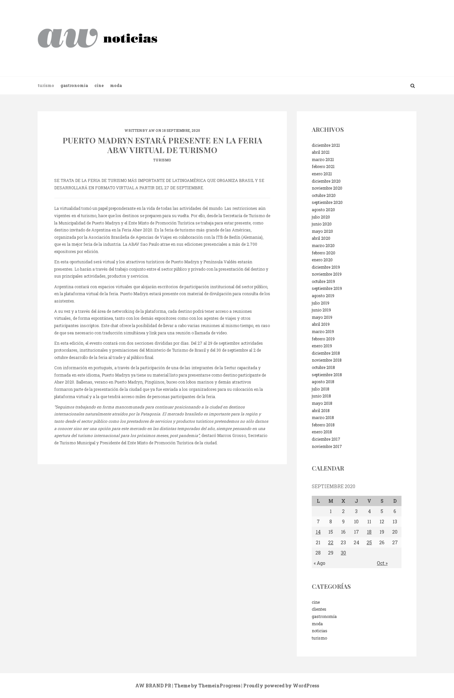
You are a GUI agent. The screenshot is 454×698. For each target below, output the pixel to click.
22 (330, 542)
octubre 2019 (323, 281)
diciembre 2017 (326, 439)
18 (369, 532)
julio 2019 (320, 302)
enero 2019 (322, 345)
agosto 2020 (323, 209)
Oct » (382, 563)
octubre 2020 (324, 195)
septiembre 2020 (327, 202)
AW (152, 131)
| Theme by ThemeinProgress (206, 685)
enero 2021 (322, 173)
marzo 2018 (323, 417)
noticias (319, 630)
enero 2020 (322, 259)
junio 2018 (321, 395)
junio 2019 (321, 309)
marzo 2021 (323, 159)
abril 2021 (321, 152)
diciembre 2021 (326, 145)
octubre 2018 (323, 367)
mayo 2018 (322, 403)
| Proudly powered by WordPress (280, 685)
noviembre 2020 (327, 188)
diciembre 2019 (326, 267)
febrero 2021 (323, 166)
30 (343, 553)
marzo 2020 (323, 245)
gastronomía (74, 85)
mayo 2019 (322, 317)
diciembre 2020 (326, 181)
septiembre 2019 (327, 288)
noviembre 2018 (327, 360)
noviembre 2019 (327, 274)
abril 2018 (321, 410)
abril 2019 (321, 324)
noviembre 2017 (327, 446)
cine (99, 85)
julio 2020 (321, 216)
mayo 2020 (322, 231)
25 (369, 542)
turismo (46, 85)
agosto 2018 (323, 381)
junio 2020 (322, 223)
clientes (319, 609)
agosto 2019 (323, 295)
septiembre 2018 (327, 374)
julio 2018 (320, 389)
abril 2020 (321, 238)
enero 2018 (322, 431)
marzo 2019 (323, 331)
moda (116, 85)
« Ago (319, 563)
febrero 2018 (323, 424)
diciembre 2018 (326, 353)
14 (318, 532)
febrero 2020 (323, 252)
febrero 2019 (323, 338)
